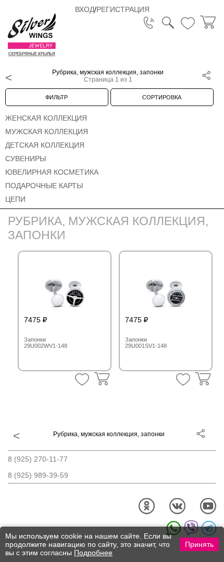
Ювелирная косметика (51, 172)
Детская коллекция (44, 145)
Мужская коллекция (46, 131)
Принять (199, 544)
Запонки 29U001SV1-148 (146, 342)
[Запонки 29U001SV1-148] (165, 287)
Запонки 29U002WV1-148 (45, 342)
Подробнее (93, 552)
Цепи (15, 199)
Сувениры (25, 158)
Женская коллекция (46, 118)
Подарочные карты (44, 185)
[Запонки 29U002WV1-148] (64, 287)
